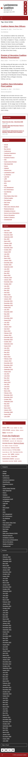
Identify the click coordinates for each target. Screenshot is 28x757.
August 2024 (7, 252)
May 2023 (6, 273)
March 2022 (7, 294)
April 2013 (6, 354)
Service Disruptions (6, 91)
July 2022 (6, 286)
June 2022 (7, 288)
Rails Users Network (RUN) (11, 206)
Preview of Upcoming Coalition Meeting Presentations (13, 56)
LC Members (23, 60)
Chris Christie (6, 430)
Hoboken (6, 168)
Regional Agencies (9, 209)
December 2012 (8, 363)
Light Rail (6, 176)
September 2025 (8, 237)
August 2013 (7, 346)
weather (20, 461)
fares (4, 432)
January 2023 (7, 279)
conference (13, 430)
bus (18, 427)
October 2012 (7, 367)
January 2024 (7, 260)
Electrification (7, 155)
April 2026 (6, 230)
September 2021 (8, 305)
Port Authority (7, 200)
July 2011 (6, 384)
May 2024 (6, 256)
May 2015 (6, 324)
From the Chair (10, 432)
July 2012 (6, 373)
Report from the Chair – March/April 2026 (12, 121)
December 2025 (8, 234)
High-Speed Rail (8, 164)
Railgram (6, 204)
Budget (6, 147)
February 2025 (8, 243)
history (10, 438)
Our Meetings (4, 32)
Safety (12, 454)
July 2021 (6, 309)
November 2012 (8, 365)
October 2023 (7, 264)
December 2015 (8, 318)
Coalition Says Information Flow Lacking (12, 85)
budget (15, 427)
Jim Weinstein (5, 440)
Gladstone (5, 438)
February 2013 (8, 358)
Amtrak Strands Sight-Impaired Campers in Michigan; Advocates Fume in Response (13, 131)
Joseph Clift (12, 440)
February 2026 (8, 232)
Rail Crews (7, 202)
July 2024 (6, 254)
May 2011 (6, 388)
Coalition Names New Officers (13, 26)
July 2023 (6, 269)
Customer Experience (10, 153)
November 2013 (8, 339)
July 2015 (6, 322)
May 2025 (6, 239)
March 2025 (7, 241)
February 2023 (8, 277)
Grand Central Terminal (10, 161)
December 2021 (8, 301)
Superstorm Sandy (8, 458)
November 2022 (8, 281)
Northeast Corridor (15, 447)
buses (21, 427)
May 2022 (6, 290)
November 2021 (8, 303)
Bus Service (7, 149)
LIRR (5, 179)
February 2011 (8, 393)
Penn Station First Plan (18, 452)
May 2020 (6, 314)
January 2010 (7, 410)
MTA (5, 183)
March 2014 (7, 331)
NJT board (10, 445)
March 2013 (7, 356)
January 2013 (7, 361)
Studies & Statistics (9, 217)
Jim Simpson (19, 438)
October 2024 (7, 249)
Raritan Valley (4, 454)
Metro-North (7, 181)
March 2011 (7, 391)
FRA (5, 159)
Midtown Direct (19, 440)
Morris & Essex (19, 443)
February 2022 (8, 296)
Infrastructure (7, 170)
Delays (17, 430)
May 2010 (6, 403)
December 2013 (8, 337)
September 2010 (8, 401)
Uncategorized (8, 219)
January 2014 (7, 335)
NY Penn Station (16, 449)
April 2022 (6, 292)
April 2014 (6, 329)
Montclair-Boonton (7, 443)
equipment (21, 430)
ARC (8, 427)
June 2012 (7, 376)
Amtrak (6, 144)
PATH (5, 194)
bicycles (11, 427)
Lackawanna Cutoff (9, 172)
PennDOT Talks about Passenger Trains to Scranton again (13, 126)
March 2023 (7, 275)
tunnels (15, 461)
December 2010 (8, 395)
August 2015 (7, 320)
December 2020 (8, 311)
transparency (17, 458)
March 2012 (7, 382)
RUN (9, 454)
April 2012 (6, 380)
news (5, 185)
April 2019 (6, 316)
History (6, 166)
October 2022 (7, 284)
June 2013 (7, 350)
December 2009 (8, 412)
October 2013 (7, 341)
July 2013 (6, 348)
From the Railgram (11, 436)
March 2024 (7, 258)
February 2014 (8, 333)
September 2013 (8, 343)
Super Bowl (14, 456)
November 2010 (8, 397)
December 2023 (8, 262)
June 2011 (7, 386)
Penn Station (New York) (10, 196)
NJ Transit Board (6, 447)
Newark (6, 445)
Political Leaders (8, 198)
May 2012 (6, 378)
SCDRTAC (17, 454)
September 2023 (8, 267)
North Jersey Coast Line (7, 449)
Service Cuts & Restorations (11, 213)
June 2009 (7, 416)
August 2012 (7, 371)
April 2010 (6, 405)
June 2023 (7, 271)
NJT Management (9, 187)
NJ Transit (15, 445)
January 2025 (7, 245)
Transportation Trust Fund (7, 461)
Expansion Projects (9, 157)
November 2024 (8, 247)
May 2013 (6, 352)
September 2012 (8, 369)
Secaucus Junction (6, 456)
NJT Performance (9, 189)
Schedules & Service (9, 211)
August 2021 (7, 307)
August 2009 (7, 414)
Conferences (7, 151)
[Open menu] (1, 18)
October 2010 (7, 399)
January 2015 (7, 326)
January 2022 (7, 299)
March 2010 (7, 408)
